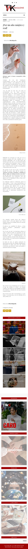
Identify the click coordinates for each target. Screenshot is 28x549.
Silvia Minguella (13, 40)
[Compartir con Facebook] (4, 35)
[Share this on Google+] (10, 35)
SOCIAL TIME (12, 19)
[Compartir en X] (7, 35)
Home (4, 19)
